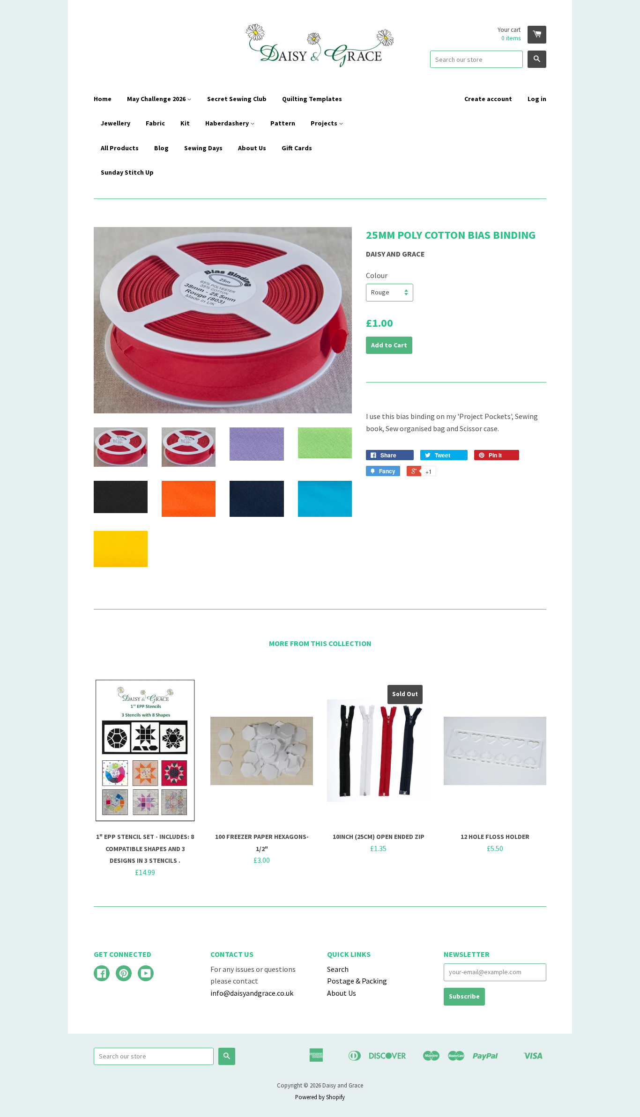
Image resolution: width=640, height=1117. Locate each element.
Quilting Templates (312, 99)
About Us (252, 148)
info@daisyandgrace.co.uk (251, 993)
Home (103, 99)
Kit (185, 123)
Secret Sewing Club (237, 99)
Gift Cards (297, 148)
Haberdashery (227, 123)
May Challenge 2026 (157, 99)
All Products (120, 148)
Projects (325, 123)
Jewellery (115, 123)
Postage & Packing (357, 980)
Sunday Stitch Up (127, 172)
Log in (537, 99)
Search (338, 969)
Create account (488, 99)
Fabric (155, 123)
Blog (161, 148)
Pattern (282, 123)
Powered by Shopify (320, 1097)
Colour (376, 275)
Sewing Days (203, 148)
